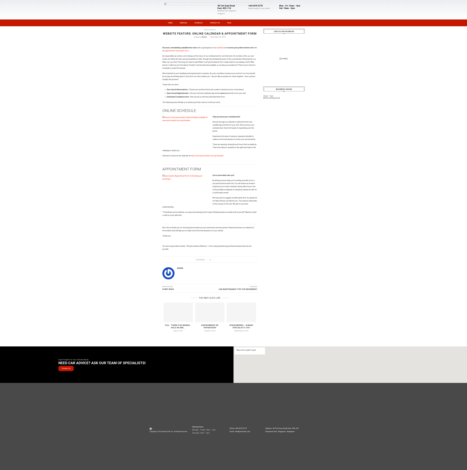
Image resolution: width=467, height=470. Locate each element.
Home (170, 23)
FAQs (229, 23)
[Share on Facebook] (217, 260)
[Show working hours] (271, 98)
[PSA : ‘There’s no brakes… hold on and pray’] (178, 312)
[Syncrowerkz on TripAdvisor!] (209, 312)
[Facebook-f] (286, 23)
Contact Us (215, 23)
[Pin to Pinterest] (222, 260)
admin (204, 37)
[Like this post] (213, 260)
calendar (220, 48)
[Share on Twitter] (219, 260)
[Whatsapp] (301, 23)
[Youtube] (296, 23)
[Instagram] (291, 23)
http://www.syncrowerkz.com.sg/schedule (207, 156)
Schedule (198, 23)
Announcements (210, 30)
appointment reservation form (177, 51)
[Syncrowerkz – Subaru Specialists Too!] (241, 312)
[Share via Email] (225, 260)
